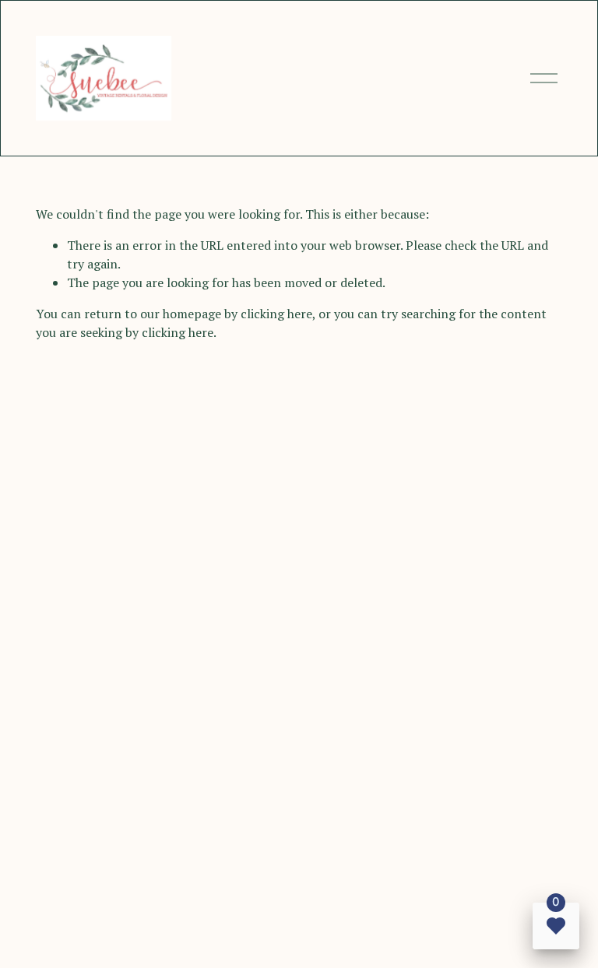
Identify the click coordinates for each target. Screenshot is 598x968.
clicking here (276, 313)
